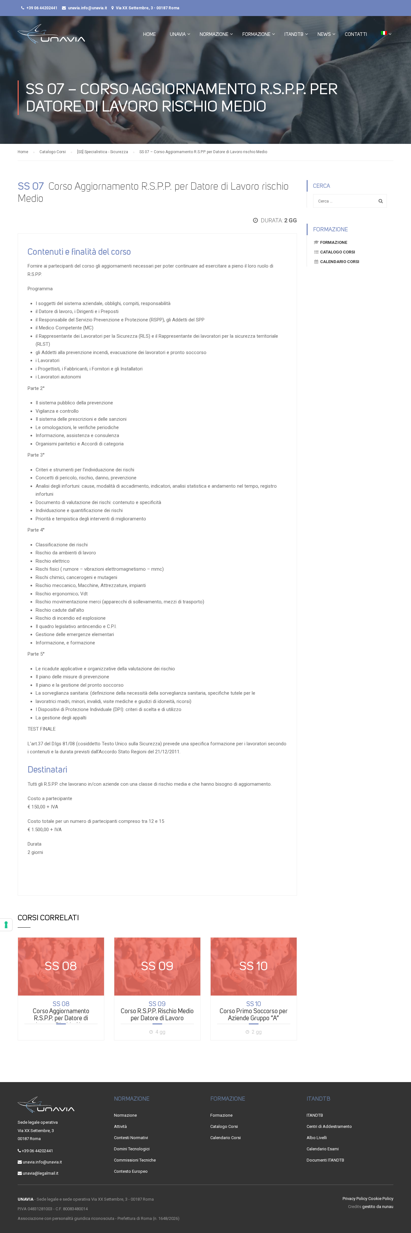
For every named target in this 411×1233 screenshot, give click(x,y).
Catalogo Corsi (337, 252)
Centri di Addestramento (329, 1126)
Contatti (356, 34)
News (324, 34)
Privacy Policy (355, 1198)
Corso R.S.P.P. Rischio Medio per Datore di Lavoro (157, 1011)
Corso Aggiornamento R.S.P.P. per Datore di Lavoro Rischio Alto (61, 1014)
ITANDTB (293, 34)
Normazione (214, 34)
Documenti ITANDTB (325, 1160)
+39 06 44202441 (41, 8)
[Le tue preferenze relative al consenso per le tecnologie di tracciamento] (6, 925)
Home (149, 34)
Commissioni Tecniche (135, 1160)
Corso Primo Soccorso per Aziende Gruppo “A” (254, 1011)
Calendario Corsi (339, 261)
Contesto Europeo (131, 1171)
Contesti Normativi (131, 1137)
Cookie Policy (380, 1198)
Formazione (256, 34)
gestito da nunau (377, 1206)
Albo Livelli (317, 1137)
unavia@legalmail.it (40, 1173)
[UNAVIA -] (51, 37)
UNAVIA (178, 34)
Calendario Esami (323, 1148)
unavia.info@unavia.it (87, 8)
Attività (120, 1126)
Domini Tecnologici (132, 1148)
